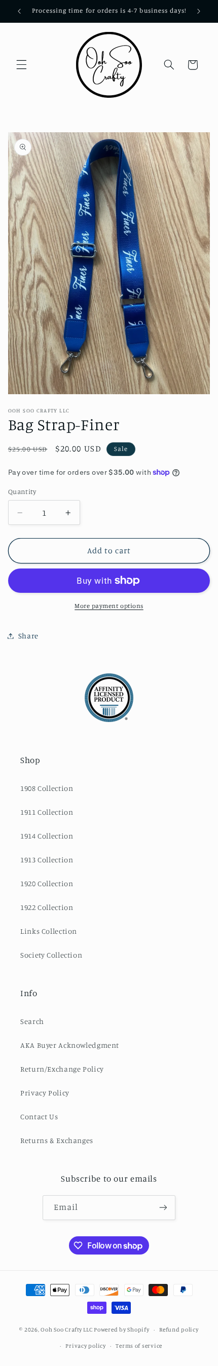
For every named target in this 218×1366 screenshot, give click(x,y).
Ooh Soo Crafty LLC (66, 1329)
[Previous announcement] (19, 11)
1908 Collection (46, 788)
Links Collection (48, 931)
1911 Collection (46, 812)
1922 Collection (46, 907)
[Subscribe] (163, 1207)
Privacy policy (85, 1345)
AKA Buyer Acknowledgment (69, 1045)
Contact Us (39, 1116)
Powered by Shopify (121, 1329)
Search (32, 1021)
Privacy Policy (44, 1092)
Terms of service (139, 1345)
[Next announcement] (199, 11)
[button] (21, 65)
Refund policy (179, 1329)
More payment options (109, 606)
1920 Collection (46, 883)
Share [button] (28, 635)
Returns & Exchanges (56, 1140)
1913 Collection (46, 859)
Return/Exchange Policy (62, 1069)
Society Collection (51, 955)
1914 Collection (46, 835)
